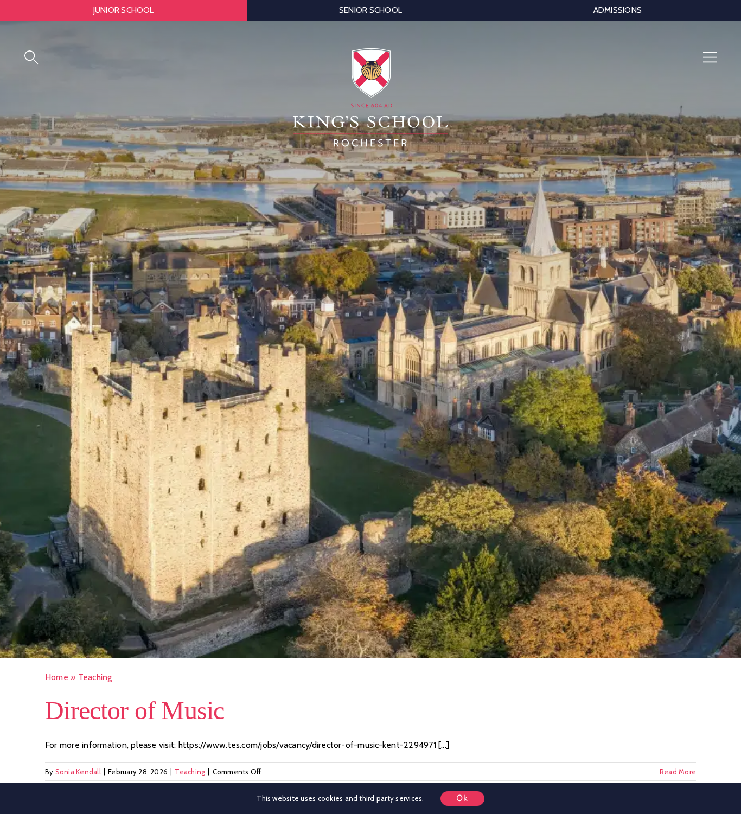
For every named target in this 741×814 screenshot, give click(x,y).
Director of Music (135, 713)
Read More (678, 775)
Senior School (370, 10)
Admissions (617, 10)
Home (56, 681)
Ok (462, 798)
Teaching (190, 775)
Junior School (123, 10)
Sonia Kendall (78, 775)
